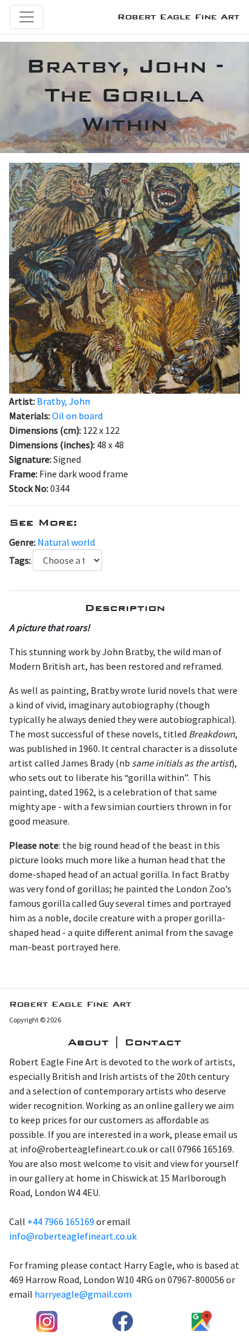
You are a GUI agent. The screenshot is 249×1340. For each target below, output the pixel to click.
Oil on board (77, 416)
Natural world (66, 542)
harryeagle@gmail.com (83, 1294)
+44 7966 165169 (60, 1221)
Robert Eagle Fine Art (178, 16)
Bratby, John (63, 401)
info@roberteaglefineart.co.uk (73, 1236)
